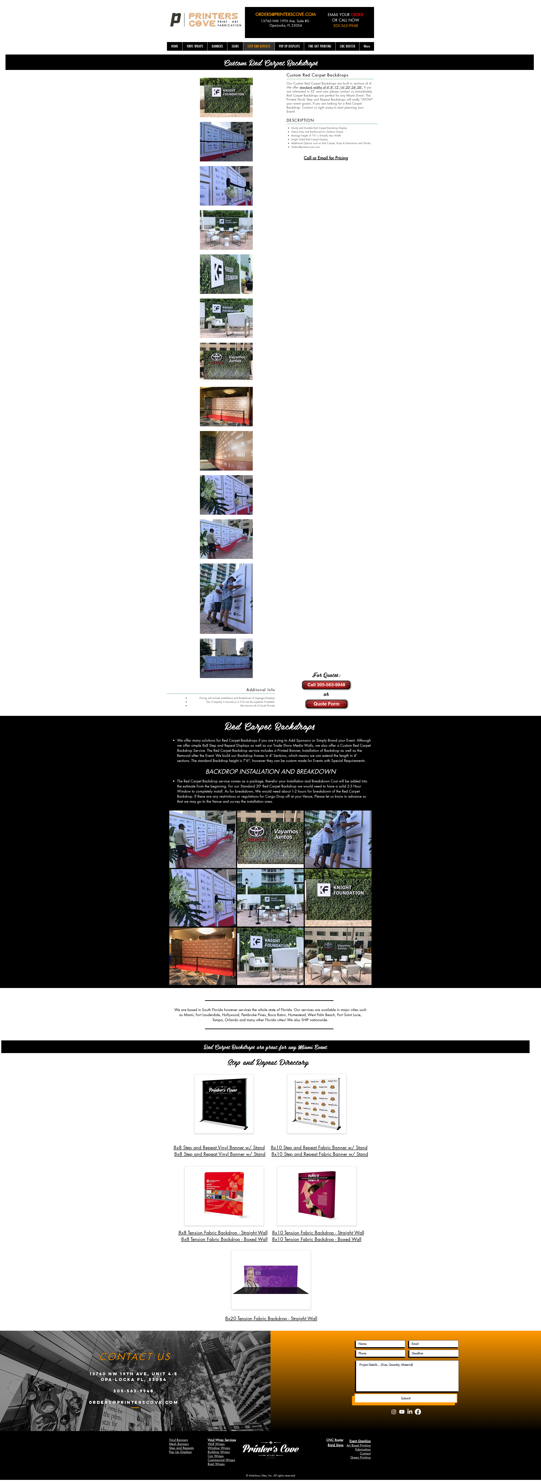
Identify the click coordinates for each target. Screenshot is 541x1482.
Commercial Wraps (221, 1460)
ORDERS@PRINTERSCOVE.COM (285, 14)
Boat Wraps (216, 1464)
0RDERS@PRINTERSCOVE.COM (133, 1402)
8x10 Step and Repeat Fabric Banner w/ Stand (319, 1154)
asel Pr (358, 1445)
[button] (202, 839)
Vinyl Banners (178, 1440)
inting (367, 1445)
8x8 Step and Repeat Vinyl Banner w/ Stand (219, 1147)
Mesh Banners (179, 1444)
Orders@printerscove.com (305, 147)
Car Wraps (216, 1456)
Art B (350, 1445)
